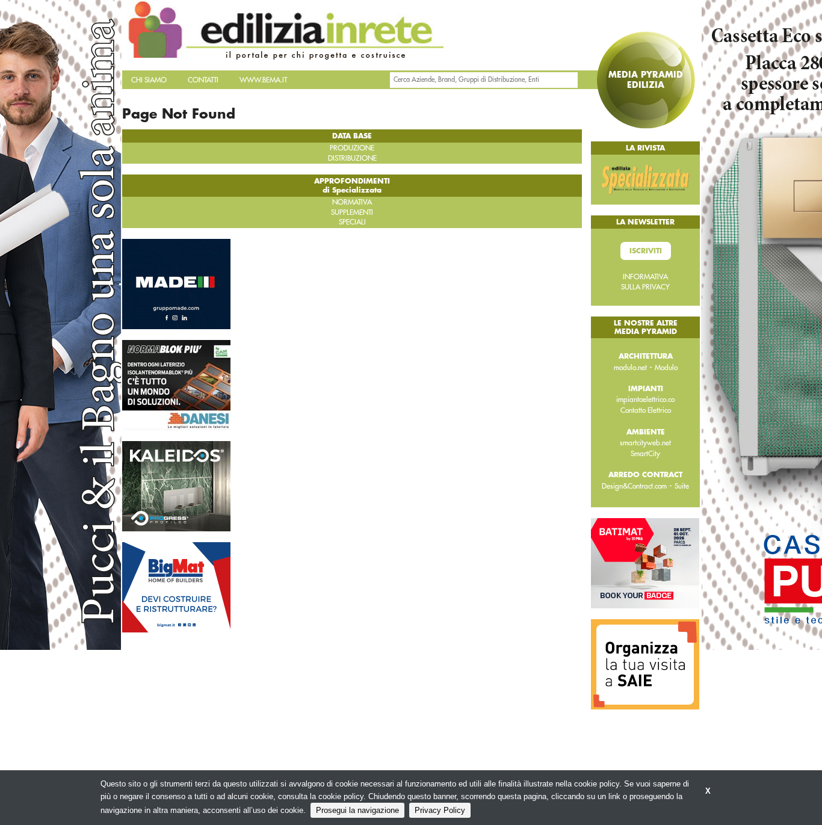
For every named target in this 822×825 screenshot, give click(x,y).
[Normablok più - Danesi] (176, 384)
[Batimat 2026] (645, 562)
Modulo (666, 367)
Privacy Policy (440, 810)
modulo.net (630, 367)
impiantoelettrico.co (645, 399)
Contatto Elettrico (645, 410)
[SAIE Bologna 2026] (645, 664)
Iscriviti (645, 251)
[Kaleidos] (176, 485)
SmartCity (645, 453)
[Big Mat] (176, 586)
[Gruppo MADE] (176, 283)
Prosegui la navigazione (357, 810)
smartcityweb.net (645, 442)
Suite (682, 486)
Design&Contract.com (634, 486)
